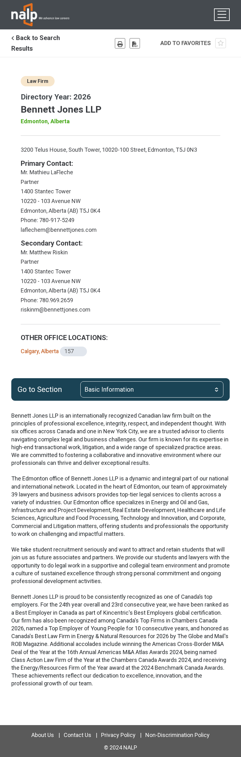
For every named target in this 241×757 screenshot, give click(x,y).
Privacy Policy (118, 735)
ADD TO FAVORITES (186, 43)
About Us (42, 735)
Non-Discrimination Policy (177, 735)
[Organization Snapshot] (135, 43)
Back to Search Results (35, 43)
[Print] (120, 43)
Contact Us (77, 735)
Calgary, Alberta (40, 351)
